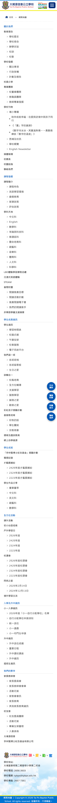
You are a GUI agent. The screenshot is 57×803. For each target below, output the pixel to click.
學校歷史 (14, 36)
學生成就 (8, 447)
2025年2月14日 (18, 585)
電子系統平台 (16, 350)
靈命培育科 (15, 242)
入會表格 (14, 731)
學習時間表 (15, 329)
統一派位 (14, 623)
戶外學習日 (9, 530)
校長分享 (8, 82)
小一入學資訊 (10, 608)
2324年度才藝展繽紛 (20, 473)
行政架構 (14, 71)
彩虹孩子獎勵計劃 (13, 410)
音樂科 (12, 252)
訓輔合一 (8, 375)
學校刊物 (8, 107)
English (13, 222)
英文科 (12, 498)
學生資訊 (8, 325)
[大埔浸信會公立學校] (18, 9)
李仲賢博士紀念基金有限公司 (18, 741)
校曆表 (7, 159)
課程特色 (14, 186)
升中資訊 (8, 638)
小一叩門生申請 (17, 633)
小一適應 (14, 628)
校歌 (11, 56)
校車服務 (14, 345)
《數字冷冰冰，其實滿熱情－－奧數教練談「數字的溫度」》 (32, 132)
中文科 (12, 217)
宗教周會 (14, 430)
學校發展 (8, 62)
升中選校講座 (16, 653)
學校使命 (14, 41)
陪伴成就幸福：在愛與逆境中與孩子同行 (32, 119)
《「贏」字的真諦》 (22, 125)
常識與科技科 (16, 232)
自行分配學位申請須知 (21, 618)
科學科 (12, 267)
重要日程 (14, 648)
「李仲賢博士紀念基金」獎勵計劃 (21, 453)
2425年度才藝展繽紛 (20, 467)
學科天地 (8, 212)
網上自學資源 (10, 440)
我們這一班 (9, 355)
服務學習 (14, 395)
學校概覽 (14, 144)
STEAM (8, 282)
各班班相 (14, 360)
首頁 (11, 17)
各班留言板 (15, 365)
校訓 (11, 51)
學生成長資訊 (10, 319)
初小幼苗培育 (10, 525)
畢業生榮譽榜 (16, 726)
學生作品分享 (10, 483)
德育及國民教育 (12, 435)
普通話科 (14, 237)
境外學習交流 (10, 596)
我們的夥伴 (9, 671)
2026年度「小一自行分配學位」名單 (29, 613)
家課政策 (14, 201)
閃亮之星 (8, 581)
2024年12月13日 (19, 590)
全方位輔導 (15, 385)
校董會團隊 (15, 92)
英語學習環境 (16, 191)
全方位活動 (9, 515)
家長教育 (14, 701)
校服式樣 (14, 334)
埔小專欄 (14, 112)
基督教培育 (9, 415)
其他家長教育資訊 (19, 706)
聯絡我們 (8, 169)
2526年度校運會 (18, 560)
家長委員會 (15, 681)
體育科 (12, 257)
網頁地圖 (7, 798)
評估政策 (14, 206)
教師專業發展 (16, 102)
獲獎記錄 (8, 458)
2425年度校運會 (18, 565)
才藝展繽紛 (9, 463)
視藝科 (12, 247)
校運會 (7, 555)
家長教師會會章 (17, 686)
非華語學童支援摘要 (14, 312)
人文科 (12, 262)
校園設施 (8, 164)
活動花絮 (14, 691)
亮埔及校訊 (15, 139)
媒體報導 (8, 154)
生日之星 (14, 370)
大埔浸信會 (9, 736)
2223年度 (14, 550)
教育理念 (8, 31)
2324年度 (14, 545)
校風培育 (14, 380)
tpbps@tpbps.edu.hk (25, 775)
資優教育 (14, 196)
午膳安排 (14, 339)
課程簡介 (8, 182)
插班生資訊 (9, 663)
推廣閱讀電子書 (17, 302)
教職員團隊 (15, 97)
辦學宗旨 (14, 46)
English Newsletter (20, 149)
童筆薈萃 (14, 488)
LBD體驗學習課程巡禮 (15, 272)
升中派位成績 (16, 643)
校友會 (7, 711)
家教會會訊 (15, 696)
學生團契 (14, 425)
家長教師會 (9, 676)
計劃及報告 (15, 76)
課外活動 (8, 520)
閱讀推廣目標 (16, 292)
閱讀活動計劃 (16, 297)
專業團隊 (8, 87)
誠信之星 (14, 400)
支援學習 (14, 390)
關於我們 (8, 26)
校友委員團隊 (16, 716)
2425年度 (14, 540)
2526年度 (14, 535)
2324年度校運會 (18, 570)
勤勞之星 (14, 405)
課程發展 (8, 176)
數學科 (12, 227)
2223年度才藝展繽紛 (20, 478)
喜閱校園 (8, 287)
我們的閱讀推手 (17, 307)
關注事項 (14, 66)
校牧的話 (14, 420)
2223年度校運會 (18, 575)
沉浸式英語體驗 (12, 277)
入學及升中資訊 (12, 603)
